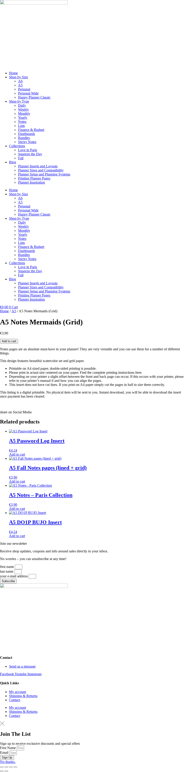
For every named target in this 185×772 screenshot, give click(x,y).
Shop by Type (19, 101)
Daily (22, 105)
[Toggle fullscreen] (6, 767)
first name (7, 567)
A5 (20, 85)
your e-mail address (14, 576)
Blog (12, 162)
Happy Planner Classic (34, 97)
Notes (22, 122)
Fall (20, 158)
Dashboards (26, 134)
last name (7, 571)
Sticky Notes (27, 142)
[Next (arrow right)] (6, 771)
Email (4, 752)
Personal (24, 89)
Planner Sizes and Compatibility (41, 170)
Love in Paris (27, 150)
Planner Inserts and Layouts (38, 166)
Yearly (22, 117)
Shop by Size (18, 77)
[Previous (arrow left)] (2, 771)
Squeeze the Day (30, 154)
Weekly (23, 109)
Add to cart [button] (17, 454)
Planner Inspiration (31, 182)
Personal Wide (28, 93)
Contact (14, 700)
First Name (8, 748)
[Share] (11, 767)
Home (13, 73)
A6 (20, 81)
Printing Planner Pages (34, 178)
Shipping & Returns (23, 696)
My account (17, 692)
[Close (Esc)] (15, 767)
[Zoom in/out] (2, 767)
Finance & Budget (31, 130)
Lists (21, 126)
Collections (17, 146)
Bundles (24, 138)
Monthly (24, 113)
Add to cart (9, 341)
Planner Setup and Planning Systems (44, 174)
